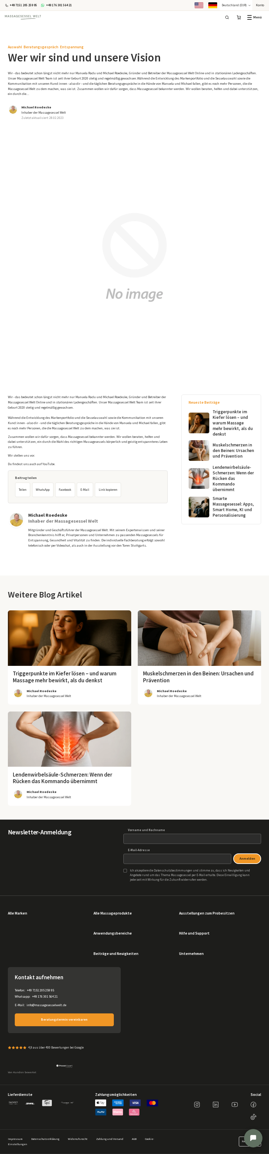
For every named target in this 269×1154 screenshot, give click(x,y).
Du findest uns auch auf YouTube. (31, 464)
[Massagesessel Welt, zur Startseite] (23, 17)
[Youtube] (234, 1105)
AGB (134, 1139)
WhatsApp (43, 489)
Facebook (65, 489)
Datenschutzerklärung (45, 1139)
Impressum (15, 1139)
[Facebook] (253, 1105)
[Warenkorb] (239, 17)
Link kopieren (108, 489)
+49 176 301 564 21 (45, 996)
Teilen (23, 489)
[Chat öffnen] (253, 1138)
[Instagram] (197, 1105)
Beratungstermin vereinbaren (64, 1019)
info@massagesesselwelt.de (46, 1005)
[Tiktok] (253, 1117)
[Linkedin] (216, 1105)
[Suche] (227, 17)
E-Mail (84, 489)
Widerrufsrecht (77, 1139)
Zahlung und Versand (109, 1139)
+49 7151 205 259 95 (40, 990)
